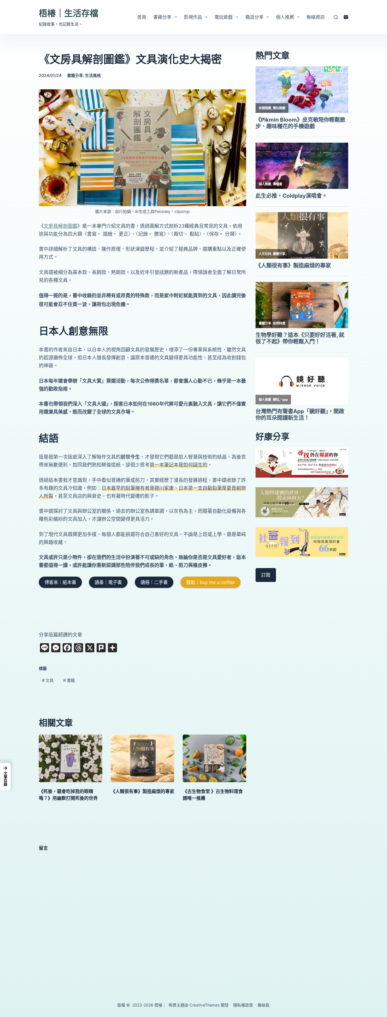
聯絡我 (263, 1005)
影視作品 (193, 17)
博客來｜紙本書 (60, 582)
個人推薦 (285, 17)
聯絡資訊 (316, 17)
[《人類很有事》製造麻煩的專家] (142, 758)
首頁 (141, 17)
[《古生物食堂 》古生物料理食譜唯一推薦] (214, 758)
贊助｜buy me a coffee (210, 582)
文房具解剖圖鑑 (60, 226)
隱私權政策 (243, 1005)
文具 (48, 680)
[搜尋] (336, 17)
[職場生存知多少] (302, 541)
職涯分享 (254, 17)
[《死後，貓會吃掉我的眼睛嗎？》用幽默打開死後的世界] (70, 758)
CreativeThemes (205, 1005)
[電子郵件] (346, 17)
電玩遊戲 (223, 17)
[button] (5, 776)
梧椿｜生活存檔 (68, 13)
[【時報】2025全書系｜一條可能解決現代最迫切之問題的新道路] (302, 502)
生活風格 (93, 75)
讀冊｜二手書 (154, 582)
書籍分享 (162, 17)
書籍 (69, 680)
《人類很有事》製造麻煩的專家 (142, 791)
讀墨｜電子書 (108, 582)
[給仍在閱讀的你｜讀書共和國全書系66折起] (302, 462)
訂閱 (265, 575)
